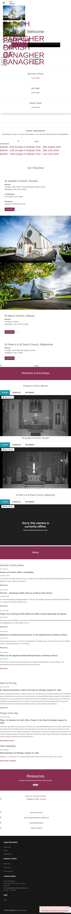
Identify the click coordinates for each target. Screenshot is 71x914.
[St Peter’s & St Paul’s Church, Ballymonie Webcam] (16, 358)
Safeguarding (7, 854)
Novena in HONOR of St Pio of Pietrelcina (43, 44)
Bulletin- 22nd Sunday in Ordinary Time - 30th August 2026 (30, 147)
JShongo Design (22, 910)
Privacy (6, 850)
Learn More (35, 63)
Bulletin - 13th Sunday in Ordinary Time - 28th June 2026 (29, 150)
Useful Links (7, 847)
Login (5, 900)
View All (35, 785)
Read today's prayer (7, 740)
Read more (4, 585)
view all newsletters (60, 134)
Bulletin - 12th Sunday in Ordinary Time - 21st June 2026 (29, 154)
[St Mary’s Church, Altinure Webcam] (16, 332)
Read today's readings (8, 761)
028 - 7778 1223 (11, 890)
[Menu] (3, 3)
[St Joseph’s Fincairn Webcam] (16, 209)
